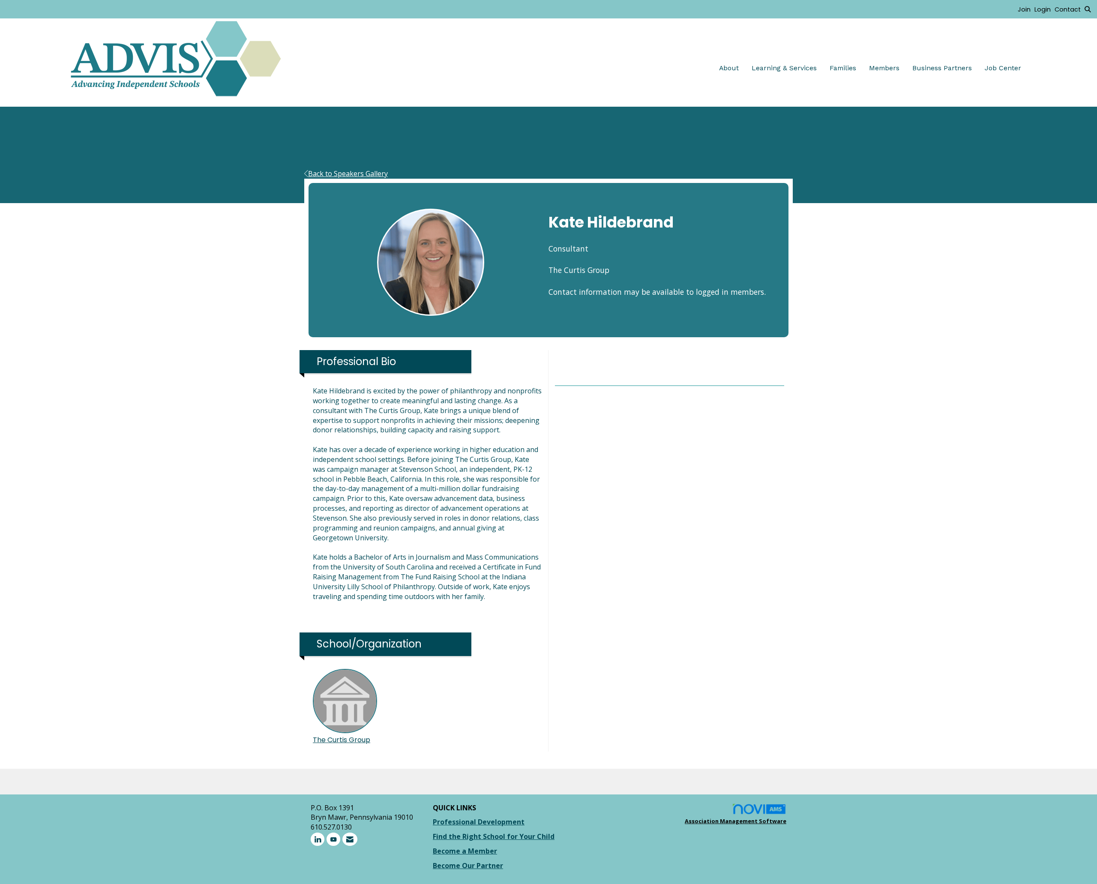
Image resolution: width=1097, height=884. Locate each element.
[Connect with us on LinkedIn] (317, 839)
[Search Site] (1088, 9)
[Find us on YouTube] (333, 839)
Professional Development (479, 822)
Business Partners (942, 68)
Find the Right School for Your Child (493, 836)
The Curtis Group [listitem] (341, 740)
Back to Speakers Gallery (348, 173)
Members (884, 68)
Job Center (1003, 68)
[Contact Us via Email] (349, 839)
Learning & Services (784, 68)
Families (843, 68)
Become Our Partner (468, 865)
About (729, 68)
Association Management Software (735, 821)
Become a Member (465, 851)
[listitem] (1026, 9)
